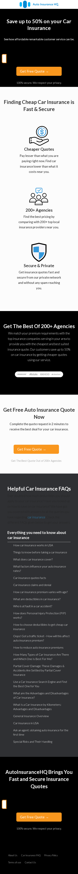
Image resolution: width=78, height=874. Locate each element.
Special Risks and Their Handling (32, 741)
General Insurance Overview (31, 716)
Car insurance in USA (26, 723)
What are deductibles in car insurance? (36, 599)
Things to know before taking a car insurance (40, 552)
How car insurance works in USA (33, 545)
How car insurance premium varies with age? (40, 592)
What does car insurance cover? (33, 559)
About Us (12, 855)
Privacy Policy (51, 855)
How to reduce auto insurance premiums (38, 647)
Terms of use (14, 862)
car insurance (36, 517)
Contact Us (30, 862)
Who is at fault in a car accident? (32, 606)
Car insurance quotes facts (29, 577)
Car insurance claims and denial (32, 585)
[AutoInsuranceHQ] (39, 4)
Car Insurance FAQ (31, 855)
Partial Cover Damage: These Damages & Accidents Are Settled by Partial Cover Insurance (38, 670)
